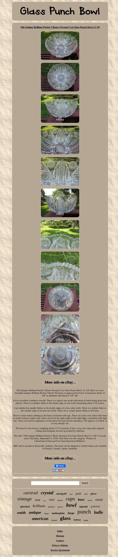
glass (65, 518)
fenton (90, 500)
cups (70, 498)
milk (86, 494)
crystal (47, 492)
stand (99, 499)
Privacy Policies (60, 545)
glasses (60, 507)
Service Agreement (60, 550)
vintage (24, 498)
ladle (98, 512)
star (71, 494)
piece (93, 493)
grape (86, 520)
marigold (61, 493)
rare (51, 499)
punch (84, 512)
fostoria (54, 520)
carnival (31, 492)
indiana (77, 520)
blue (44, 501)
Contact (60, 540)
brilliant (39, 506)
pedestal (95, 506)
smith (21, 513)
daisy (46, 513)
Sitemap (60, 536)
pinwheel (25, 506)
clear (37, 499)
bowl (71, 505)
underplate (58, 513)
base (81, 499)
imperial (83, 506)
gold (78, 493)
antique (35, 512)
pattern (51, 506)
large (71, 513)
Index (60, 531)
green (60, 500)
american (40, 518)
